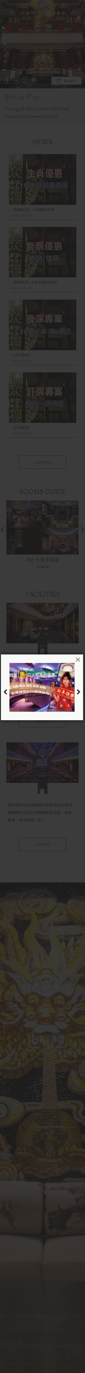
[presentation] (5, 692)
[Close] (78, 659)
